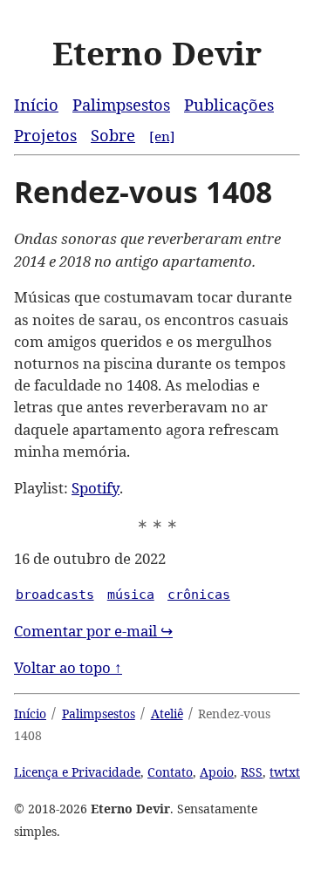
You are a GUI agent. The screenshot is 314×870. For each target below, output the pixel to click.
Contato (170, 772)
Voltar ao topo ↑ (68, 667)
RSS (252, 772)
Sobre (113, 135)
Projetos (45, 135)
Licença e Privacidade (77, 772)
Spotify (95, 488)
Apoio (217, 772)
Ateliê (167, 713)
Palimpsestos (121, 104)
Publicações (229, 104)
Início (36, 104)
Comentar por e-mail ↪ (93, 631)
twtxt (285, 772)
